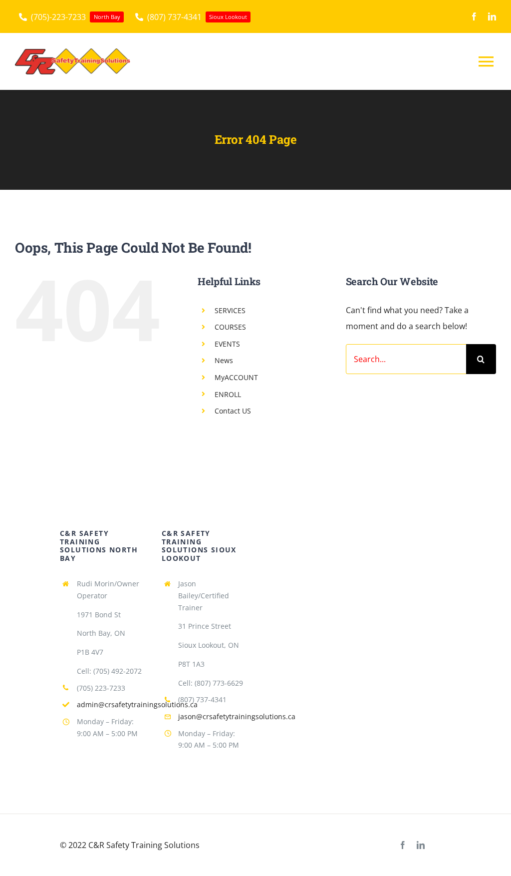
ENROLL (228, 394)
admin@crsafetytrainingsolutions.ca (137, 704)
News (224, 360)
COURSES (230, 327)
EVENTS (227, 344)
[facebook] (474, 16)
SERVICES (230, 310)
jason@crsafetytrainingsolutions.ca (236, 716)
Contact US (233, 411)
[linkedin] (492, 16)
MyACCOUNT (236, 377)
